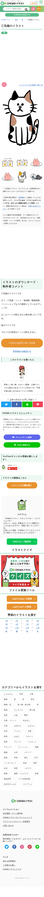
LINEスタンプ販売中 (22, 542)
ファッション (23, 747)
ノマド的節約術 (24, 779)
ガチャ (39, 8)
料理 (16, 768)
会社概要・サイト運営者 (13, 813)
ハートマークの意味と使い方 (31, 85)
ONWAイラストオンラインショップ (17, 817)
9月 (6, 628)
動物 (5, 699)
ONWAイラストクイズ (12, 869)
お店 (16, 752)
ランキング (18, 710)
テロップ (7, 747)
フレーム (17, 742)
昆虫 (32, 699)
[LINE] (27, 404)
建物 (5, 752)
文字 (36, 758)
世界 (21, 694)
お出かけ (17, 726)
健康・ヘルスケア (21, 774)
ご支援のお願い (9, 865)
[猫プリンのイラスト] (7, 176)
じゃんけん (8, 694)
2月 (16, 621)
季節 (26, 715)
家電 (37, 774)
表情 (5, 736)
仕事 (29, 731)
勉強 (5, 710)
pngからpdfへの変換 (22, 607)
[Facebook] (17, 404)
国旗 (37, 747)
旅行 (26, 758)
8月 (37, 624)
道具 (5, 715)
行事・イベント (10, 720)
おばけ (16, 736)
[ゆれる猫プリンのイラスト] (36, 162)
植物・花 (7, 705)
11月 (27, 628)
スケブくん (27, 784)
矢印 (5, 731)
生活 (5, 768)
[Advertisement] (22, 58)
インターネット (10, 763)
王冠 (5, 726)
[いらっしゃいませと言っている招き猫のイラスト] (7, 162)
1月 (6, 621)
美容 (35, 763)
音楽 (25, 763)
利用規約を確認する (22, 15)
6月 (16, 624)
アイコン (17, 731)
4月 (37, 621)
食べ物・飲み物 (24, 705)
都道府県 (7, 779)
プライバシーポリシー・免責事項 (16, 821)
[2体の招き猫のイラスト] (22, 162)
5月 (6, 624)
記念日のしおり (10, 784)
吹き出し (26, 720)
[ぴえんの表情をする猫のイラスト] (22, 176)
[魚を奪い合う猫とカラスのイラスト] (36, 176)
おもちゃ (31, 726)
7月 (27, 624)
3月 (27, 621)
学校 (16, 758)
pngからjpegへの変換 (22, 599)
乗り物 (32, 710)
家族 (5, 758)
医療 (5, 774)
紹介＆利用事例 (9, 861)
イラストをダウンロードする (22, 343)
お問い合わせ (8, 826)
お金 (16, 715)
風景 (5, 742)
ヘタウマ (27, 768)
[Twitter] (6, 404)
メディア (27, 752)
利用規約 (22, 197)
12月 (38, 628)
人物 (31, 694)
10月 (17, 628)
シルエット (32, 742)
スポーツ (29, 736)
